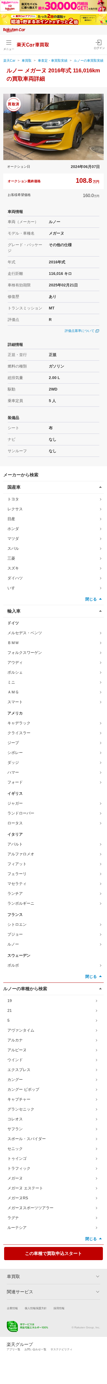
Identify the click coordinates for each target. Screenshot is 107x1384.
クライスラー (18, 733)
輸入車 (14, 611)
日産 (11, 519)
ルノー (13, 944)
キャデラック (18, 723)
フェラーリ (17, 874)
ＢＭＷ (13, 642)
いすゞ (13, 588)
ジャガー (15, 803)
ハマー (13, 772)
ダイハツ (15, 578)
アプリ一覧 (13, 1349)
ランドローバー (20, 813)
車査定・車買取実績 (52, 60)
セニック (15, 1148)
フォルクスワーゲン (24, 652)
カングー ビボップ (23, 1089)
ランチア (15, 893)
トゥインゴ (17, 1158)
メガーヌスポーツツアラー (30, 1208)
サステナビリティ (61, 1349)
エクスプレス (18, 1069)
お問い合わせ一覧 (35, 1349)
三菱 (11, 558)
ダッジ (13, 762)
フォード (15, 782)
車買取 (27, 60)
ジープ (13, 743)
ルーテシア (17, 1227)
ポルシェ (15, 672)
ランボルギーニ (20, 903)
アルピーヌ (17, 1050)
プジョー (15, 934)
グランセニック (20, 1109)
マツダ (13, 538)
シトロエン (17, 924)
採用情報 (59, 1308)
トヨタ (13, 499)
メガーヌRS (17, 1198)
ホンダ (13, 528)
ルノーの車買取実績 (88, 60)
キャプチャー (18, 1099)
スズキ (13, 568)
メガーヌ (15, 1178)
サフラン (15, 1129)
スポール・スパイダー (26, 1139)
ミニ (11, 682)
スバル (13, 548)
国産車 (14, 487)
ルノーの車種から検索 (25, 988)
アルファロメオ (20, 854)
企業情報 (12, 1308)
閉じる (91, 599)
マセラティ (17, 883)
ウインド (15, 1060)
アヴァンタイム (20, 1030)
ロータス (15, 823)
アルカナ (15, 1040)
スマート (15, 702)
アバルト (15, 844)
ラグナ (13, 1217)
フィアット (17, 864)
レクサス (15, 509)
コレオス (15, 1119)
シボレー (15, 752)
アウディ (15, 662)
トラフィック (18, 1168)
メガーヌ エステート (25, 1188)
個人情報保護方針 (36, 1308)
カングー (15, 1079)
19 (9, 1000)
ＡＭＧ (13, 692)
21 (9, 1010)
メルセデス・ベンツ (24, 633)
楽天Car (9, 60)
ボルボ (13, 965)
